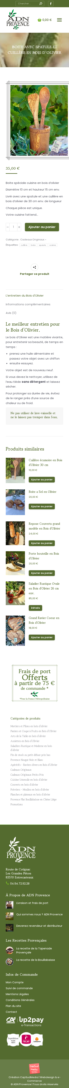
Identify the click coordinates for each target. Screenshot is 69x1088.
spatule (42, 245)
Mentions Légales (17, 994)
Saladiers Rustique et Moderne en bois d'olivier (31, 748)
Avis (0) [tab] (11, 313)
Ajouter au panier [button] (42, 479)
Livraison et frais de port (32, 903)
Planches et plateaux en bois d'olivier (30, 794)
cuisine (52, 245)
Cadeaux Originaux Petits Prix (27, 775)
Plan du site (13, 1006)
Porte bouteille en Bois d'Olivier (44, 556)
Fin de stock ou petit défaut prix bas (30, 755)
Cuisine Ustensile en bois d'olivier (29, 780)
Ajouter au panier (42, 227)
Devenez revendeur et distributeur (39, 926)
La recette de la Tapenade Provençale (34, 950)
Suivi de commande (19, 988)
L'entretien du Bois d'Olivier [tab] (25, 296)
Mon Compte (15, 982)
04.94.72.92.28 (20, 883)
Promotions (17, 804)
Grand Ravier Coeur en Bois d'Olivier (44, 620)
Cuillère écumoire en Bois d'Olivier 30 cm (45, 462)
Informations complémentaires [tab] (28, 304)
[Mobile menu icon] (59, 20)
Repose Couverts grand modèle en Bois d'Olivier (44, 526)
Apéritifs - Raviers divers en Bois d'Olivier (34, 765)
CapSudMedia (29, 1077)
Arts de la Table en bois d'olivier (28, 736)
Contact (11, 1012)
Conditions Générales (20, 1000)
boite (33, 245)
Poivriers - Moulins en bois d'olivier (30, 789)
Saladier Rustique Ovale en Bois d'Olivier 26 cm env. (44, 588)
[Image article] (9, 905)
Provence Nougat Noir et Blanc (27, 760)
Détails (35, 607)
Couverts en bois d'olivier (24, 784)
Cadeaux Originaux (32, 239)
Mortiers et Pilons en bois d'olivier (29, 726)
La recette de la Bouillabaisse (35, 960)
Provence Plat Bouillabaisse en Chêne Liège (34, 799)
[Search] (40, 3)
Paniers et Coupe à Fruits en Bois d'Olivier (34, 731)
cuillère (24, 245)
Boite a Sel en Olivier (42, 492)
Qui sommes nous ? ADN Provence (39, 914)
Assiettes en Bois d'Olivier (25, 741)
